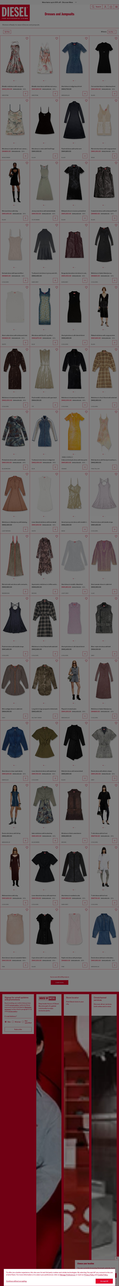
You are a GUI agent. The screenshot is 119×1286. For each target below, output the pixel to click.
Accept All (104, 1281)
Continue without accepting (16, 1281)
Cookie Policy (103, 1275)
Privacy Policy (89, 1275)
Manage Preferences (67, 1275)
